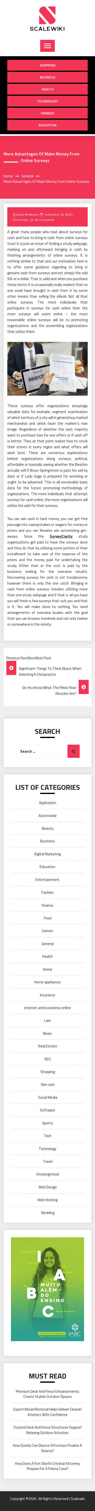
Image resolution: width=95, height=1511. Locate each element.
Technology (47, 101)
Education (48, 125)
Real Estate (47, 1046)
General (22, 219)
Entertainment (47, 879)
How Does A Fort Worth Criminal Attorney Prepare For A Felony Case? (47, 1466)
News (47, 1033)
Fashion (47, 892)
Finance (47, 113)
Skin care (48, 1084)
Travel (47, 1161)
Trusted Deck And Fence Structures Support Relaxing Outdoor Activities (47, 1429)
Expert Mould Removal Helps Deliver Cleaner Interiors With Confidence (47, 1411)
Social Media (47, 1097)
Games (47, 931)
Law (47, 1020)
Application (47, 802)
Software (47, 1110)
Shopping (48, 65)
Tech (47, 1136)
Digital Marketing (47, 854)
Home (47, 969)
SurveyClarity (61, 536)
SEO (47, 1059)
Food (47, 918)
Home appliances (47, 982)
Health (48, 89)
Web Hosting (47, 1200)
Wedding (47, 1213)
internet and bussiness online (47, 1008)
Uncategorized (47, 1174)
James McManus (26, 214)
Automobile (47, 815)
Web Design (47, 1187)
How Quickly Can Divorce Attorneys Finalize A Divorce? (47, 1448)
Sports (47, 1123)
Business (47, 77)
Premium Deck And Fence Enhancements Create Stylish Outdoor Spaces (47, 1394)
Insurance (47, 995)
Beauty (47, 828)
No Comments (44, 219)
